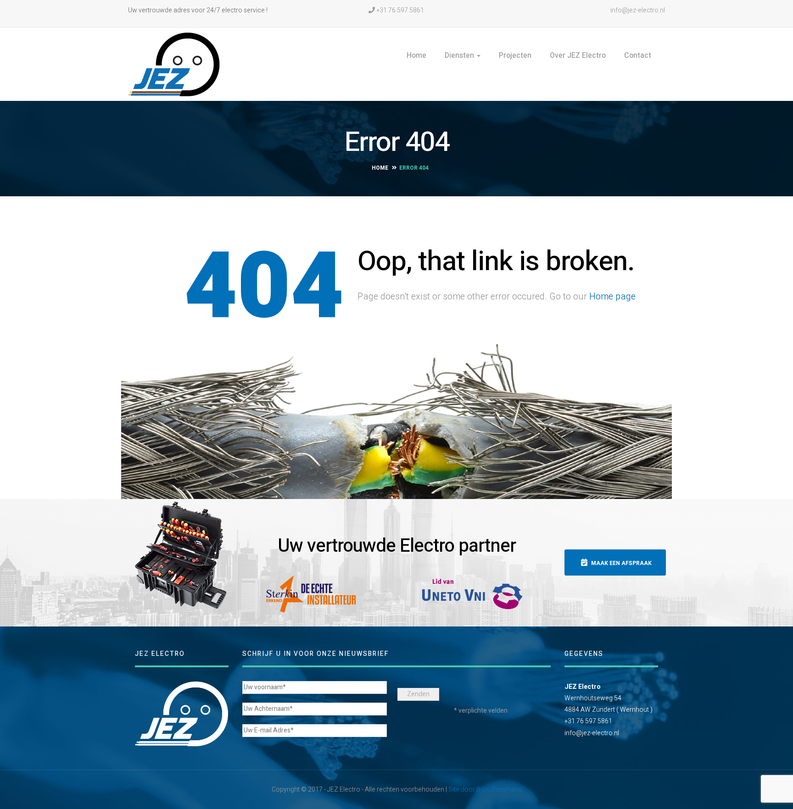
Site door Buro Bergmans (485, 789)
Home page (612, 296)
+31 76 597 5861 (399, 10)
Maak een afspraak (621, 563)
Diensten (460, 55)
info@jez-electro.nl (637, 10)
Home (416, 55)
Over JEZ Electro (578, 55)
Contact (637, 55)
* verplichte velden (481, 710)
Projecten (515, 55)
